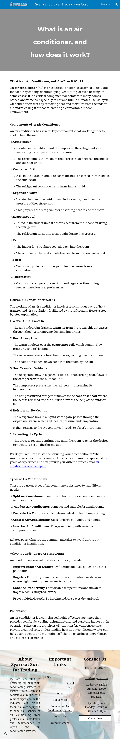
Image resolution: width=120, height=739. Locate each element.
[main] (60, 40)
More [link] (104, 4)
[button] (116, 4)
